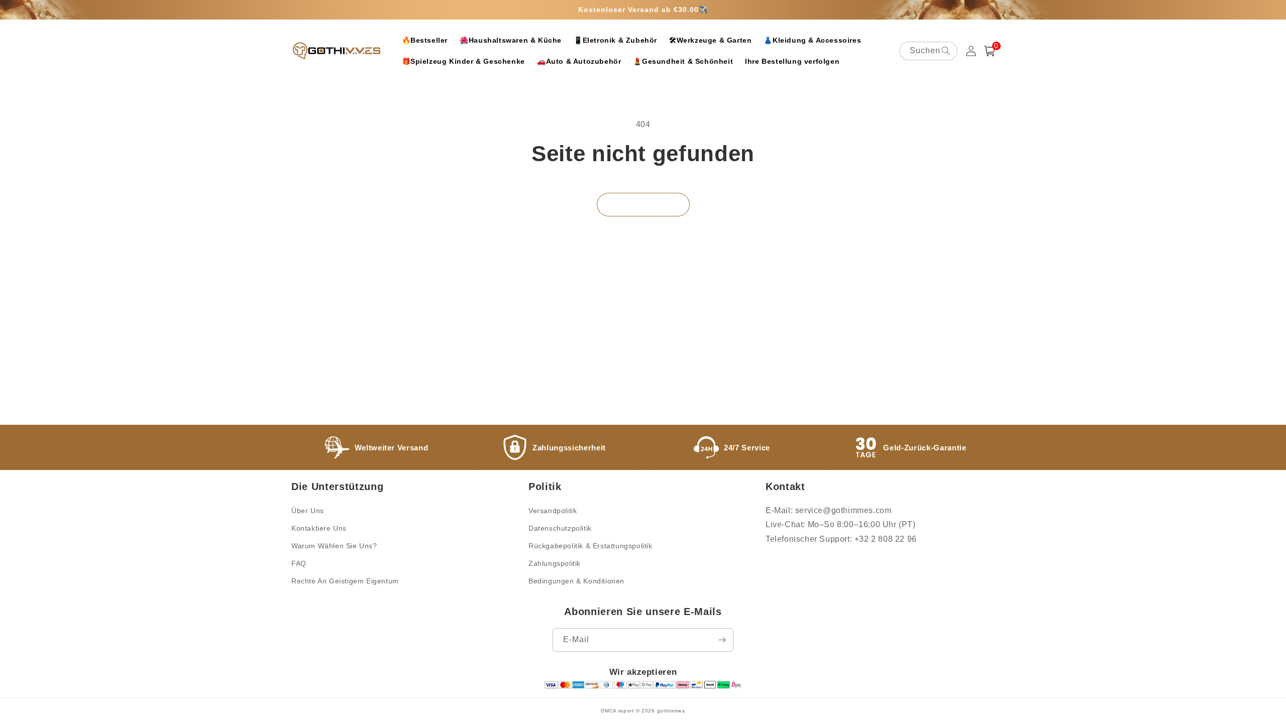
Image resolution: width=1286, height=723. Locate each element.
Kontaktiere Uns (319, 528)
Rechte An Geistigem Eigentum (345, 581)
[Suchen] (946, 50)
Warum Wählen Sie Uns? (334, 546)
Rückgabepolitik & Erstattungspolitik (590, 546)
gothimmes (671, 710)
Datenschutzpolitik (560, 528)
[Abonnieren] (722, 640)
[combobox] (928, 51)
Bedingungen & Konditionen (576, 581)
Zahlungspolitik (554, 563)
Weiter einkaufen (643, 204)
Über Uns (307, 511)
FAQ (298, 563)
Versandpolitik (552, 511)
